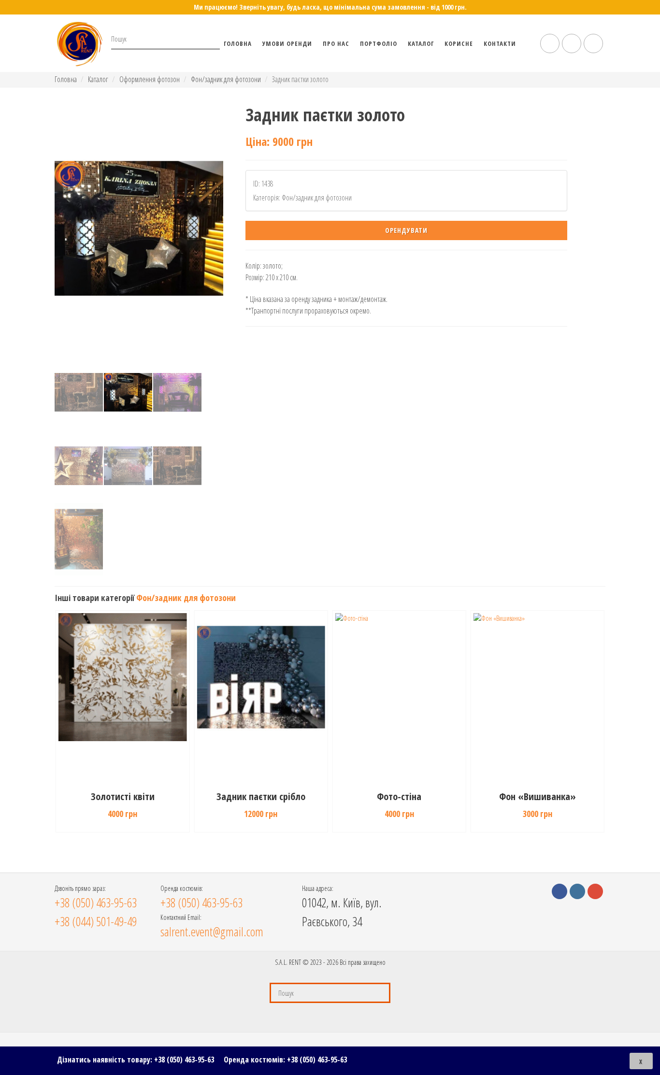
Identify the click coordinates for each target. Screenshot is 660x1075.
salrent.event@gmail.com (211, 931)
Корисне (459, 43)
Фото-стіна (399, 796)
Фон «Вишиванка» (537, 796)
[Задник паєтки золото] (139, 228)
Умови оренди (287, 43)
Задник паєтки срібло (260, 796)
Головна (238, 43)
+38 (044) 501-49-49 (96, 921)
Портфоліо (378, 43)
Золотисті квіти (123, 796)
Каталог (421, 43)
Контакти (500, 43)
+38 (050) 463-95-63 (184, 1059)
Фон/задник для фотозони (226, 79)
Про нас (336, 43)
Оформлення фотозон (149, 79)
